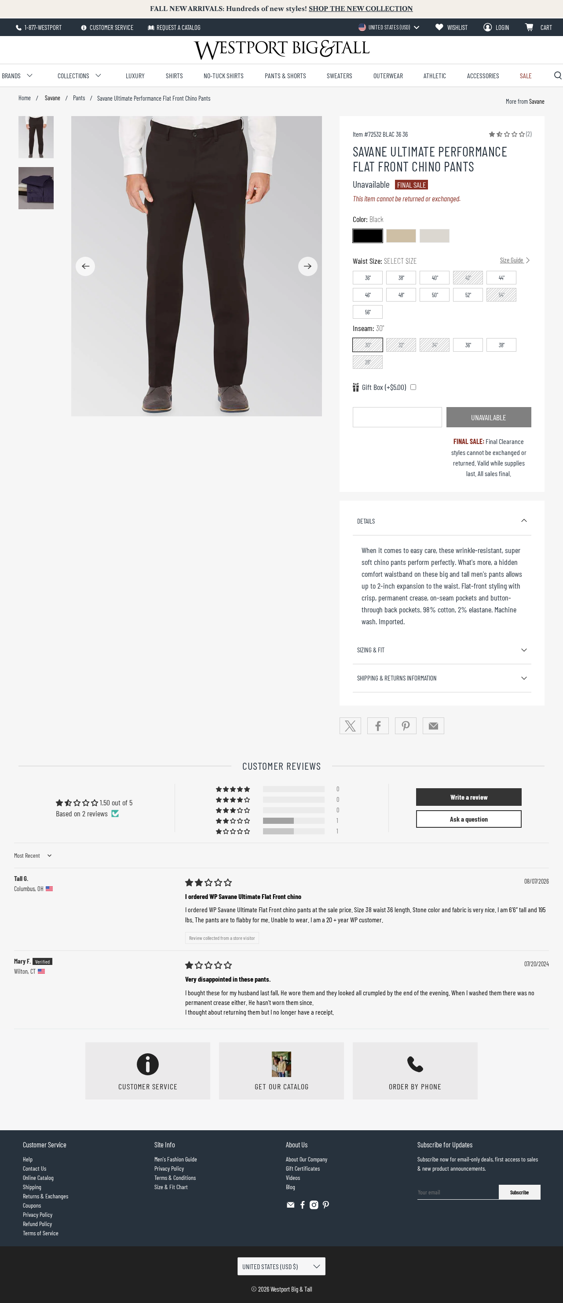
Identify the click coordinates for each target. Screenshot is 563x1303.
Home (24, 98)
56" (368, 312)
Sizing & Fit (370, 650)
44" (502, 277)
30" (368, 345)
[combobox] (389, 27)
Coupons (32, 1205)
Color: (368, 219)
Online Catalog (38, 1177)
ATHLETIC (435, 75)
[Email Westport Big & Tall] (291, 1207)
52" (468, 294)
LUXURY (135, 75)
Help (28, 1159)
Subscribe (519, 1192)
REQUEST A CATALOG (179, 27)
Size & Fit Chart (171, 1186)
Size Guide (512, 260)
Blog (290, 1186)
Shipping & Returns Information (397, 678)
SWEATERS (339, 75)
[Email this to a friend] (434, 725)
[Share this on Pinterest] (406, 725)
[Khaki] (401, 236)
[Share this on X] (351, 725)
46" (368, 294)
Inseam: (368, 328)
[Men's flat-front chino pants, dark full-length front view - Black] (196, 266)
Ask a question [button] (469, 819)
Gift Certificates (303, 1168)
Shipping (32, 1186)
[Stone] (435, 236)
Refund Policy (37, 1223)
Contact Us (34, 1168)
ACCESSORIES (483, 75)
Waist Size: (438, 261)
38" (401, 277)
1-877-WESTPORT (42, 27)
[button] (507, 134)
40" (435, 277)
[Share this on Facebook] (378, 725)
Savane (52, 98)
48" (401, 294)
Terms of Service (40, 1233)
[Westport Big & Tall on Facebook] (302, 1207)
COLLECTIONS (73, 75)
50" (435, 294)
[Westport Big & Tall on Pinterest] (326, 1207)
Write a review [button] (469, 797)
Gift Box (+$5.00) (384, 387)
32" (401, 345)
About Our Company (306, 1159)
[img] (208, 882)
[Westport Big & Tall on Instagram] (314, 1207)
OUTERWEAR (388, 75)
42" (468, 277)
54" (502, 294)
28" (368, 362)
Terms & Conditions (175, 1177)
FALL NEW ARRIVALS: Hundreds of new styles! (281, 9)
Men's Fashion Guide (175, 1159)
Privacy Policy (37, 1214)
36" (368, 277)
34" (435, 345)
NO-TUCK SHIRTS (224, 75)
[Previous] (85, 266)
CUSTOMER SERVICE (110, 27)
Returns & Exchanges (45, 1196)
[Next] (308, 266)
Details (366, 521)
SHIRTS (174, 75)
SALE (526, 75)
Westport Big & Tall (291, 1289)
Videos (293, 1177)
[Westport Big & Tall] (281, 50)
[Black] (368, 236)
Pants (79, 98)
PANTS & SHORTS (285, 75)
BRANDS (11, 75)
